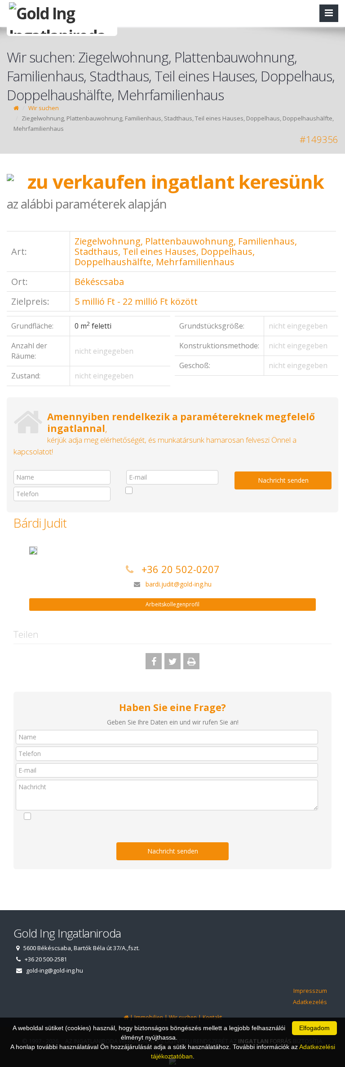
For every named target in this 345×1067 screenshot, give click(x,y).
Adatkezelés (310, 1002)
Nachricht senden (283, 480)
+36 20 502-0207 (181, 569)
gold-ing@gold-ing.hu (54, 970)
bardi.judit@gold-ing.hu (179, 584)
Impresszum (310, 991)
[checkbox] (172, 490)
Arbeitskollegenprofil (172, 604)
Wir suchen (43, 108)
